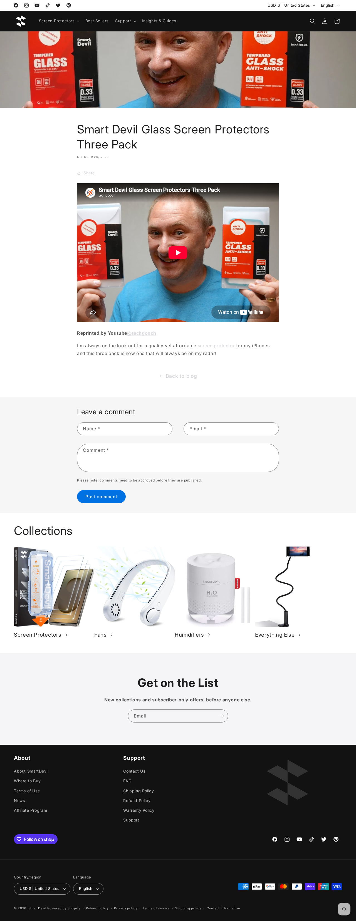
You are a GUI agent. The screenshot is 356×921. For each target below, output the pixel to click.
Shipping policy (188, 908)
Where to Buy (27, 780)
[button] (59, 21)
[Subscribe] (222, 716)
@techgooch (141, 333)
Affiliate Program (30, 810)
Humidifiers (189, 635)
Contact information (223, 908)
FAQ (127, 780)
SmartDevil (37, 908)
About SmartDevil (31, 771)
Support (131, 820)
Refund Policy (136, 800)
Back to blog (181, 376)
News (19, 800)
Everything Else (275, 635)
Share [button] (89, 173)
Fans (100, 635)
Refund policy (97, 908)
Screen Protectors (37, 635)
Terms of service (156, 908)
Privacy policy (125, 908)
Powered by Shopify (63, 908)
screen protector (216, 345)
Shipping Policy (138, 790)
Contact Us (134, 771)
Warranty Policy (138, 810)
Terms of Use (27, 790)
